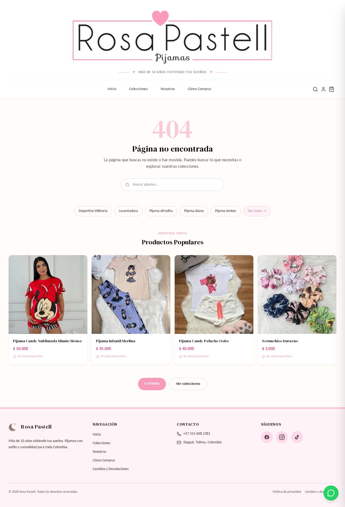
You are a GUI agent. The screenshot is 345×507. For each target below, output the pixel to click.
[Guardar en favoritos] (79, 262)
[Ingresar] (323, 89)
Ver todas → (257, 211)
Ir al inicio (152, 384)
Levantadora (128, 211)
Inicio (112, 89)
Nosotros (168, 89)
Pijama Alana (194, 211)
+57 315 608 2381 (196, 434)
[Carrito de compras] (331, 89)
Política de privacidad (287, 492)
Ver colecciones (188, 384)
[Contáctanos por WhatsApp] (331, 493)
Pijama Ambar (225, 211)
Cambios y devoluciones (320, 492)
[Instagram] (282, 437)
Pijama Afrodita (161, 211)
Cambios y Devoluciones (111, 469)
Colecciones (138, 89)
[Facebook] (267, 437)
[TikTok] (297, 437)
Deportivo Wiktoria (93, 211)
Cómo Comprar (200, 89)
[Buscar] (315, 89)
